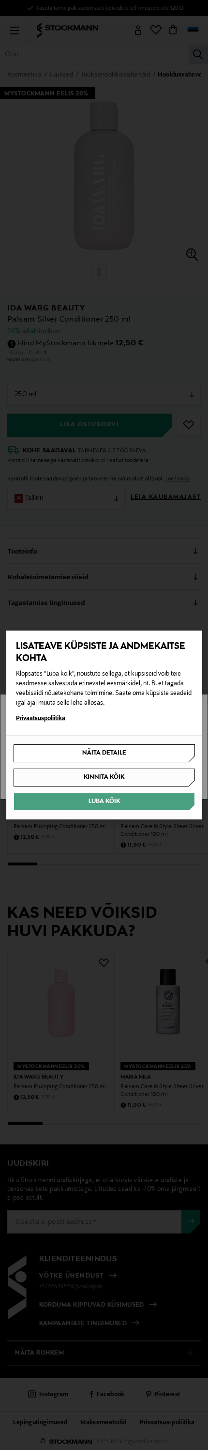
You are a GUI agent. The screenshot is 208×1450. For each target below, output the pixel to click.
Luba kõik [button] (104, 801)
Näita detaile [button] (104, 753)
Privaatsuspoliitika (40, 718)
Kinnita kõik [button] (104, 777)
